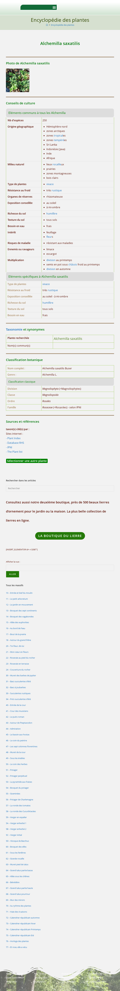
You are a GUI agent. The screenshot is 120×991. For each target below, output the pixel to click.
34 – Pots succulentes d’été (18, 699)
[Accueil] (47, 25)
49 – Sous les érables (15, 758)
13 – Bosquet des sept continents (21, 610)
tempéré (59, 140)
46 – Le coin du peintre (16, 740)
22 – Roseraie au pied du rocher (20, 657)
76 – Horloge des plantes (17, 941)
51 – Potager (12, 770)
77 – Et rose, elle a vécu (16, 947)
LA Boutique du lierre (60, 536)
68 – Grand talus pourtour (18, 894)
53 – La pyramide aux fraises (19, 781)
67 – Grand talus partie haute (19, 888)
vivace (50, 184)
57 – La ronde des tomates (18, 805)
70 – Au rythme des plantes (18, 905)
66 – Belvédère (12, 882)
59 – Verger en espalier (16, 817)
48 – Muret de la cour (15, 752)
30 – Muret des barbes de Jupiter (21, 675)
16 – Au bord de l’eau (15, 628)
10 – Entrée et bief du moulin (19, 592)
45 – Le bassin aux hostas (17, 734)
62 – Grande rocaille (15, 858)
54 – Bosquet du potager (17, 787)
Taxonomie (14, 329)
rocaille (56, 164)
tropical (58, 135)
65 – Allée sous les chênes (17, 876)
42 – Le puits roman (15, 716)
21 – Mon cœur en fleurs (17, 652)
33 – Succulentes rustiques (18, 693)
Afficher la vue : (13, 561)
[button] (54, 7)
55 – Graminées (13, 793)
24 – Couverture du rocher (18, 669)
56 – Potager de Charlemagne (19, 799)
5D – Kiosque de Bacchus (17, 840)
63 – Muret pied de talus (17, 864)
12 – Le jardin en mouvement (19, 604)
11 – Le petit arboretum (17, 598)
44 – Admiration (13, 728)
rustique (57, 190)
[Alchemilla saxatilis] (17, 80)
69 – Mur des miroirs (15, 900)
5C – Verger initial (14, 835)
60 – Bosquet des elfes (16, 846)
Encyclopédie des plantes (62, 25)
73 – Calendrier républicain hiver (21, 923)
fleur (49, 236)
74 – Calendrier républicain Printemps (23, 929)
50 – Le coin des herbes (16, 764)
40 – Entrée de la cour (16, 705)
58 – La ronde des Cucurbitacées (21, 811)
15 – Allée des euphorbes (17, 622)
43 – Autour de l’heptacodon (19, 722)
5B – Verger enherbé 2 (16, 829)
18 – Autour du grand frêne (18, 640)
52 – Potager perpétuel (16, 775)
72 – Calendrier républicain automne (23, 917)
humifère (51, 213)
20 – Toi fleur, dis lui (15, 646)
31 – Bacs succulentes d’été (18, 681)
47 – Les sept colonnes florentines (21, 746)
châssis (72, 264)
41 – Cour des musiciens (17, 711)
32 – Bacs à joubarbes (16, 687)
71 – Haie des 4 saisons (16, 911)
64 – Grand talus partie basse (19, 870)
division (50, 260)
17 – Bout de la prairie (16, 634)
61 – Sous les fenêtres (16, 852)
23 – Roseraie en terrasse (17, 663)
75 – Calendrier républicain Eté (20, 935)
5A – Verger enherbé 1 (16, 823)
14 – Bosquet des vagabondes (20, 616)
